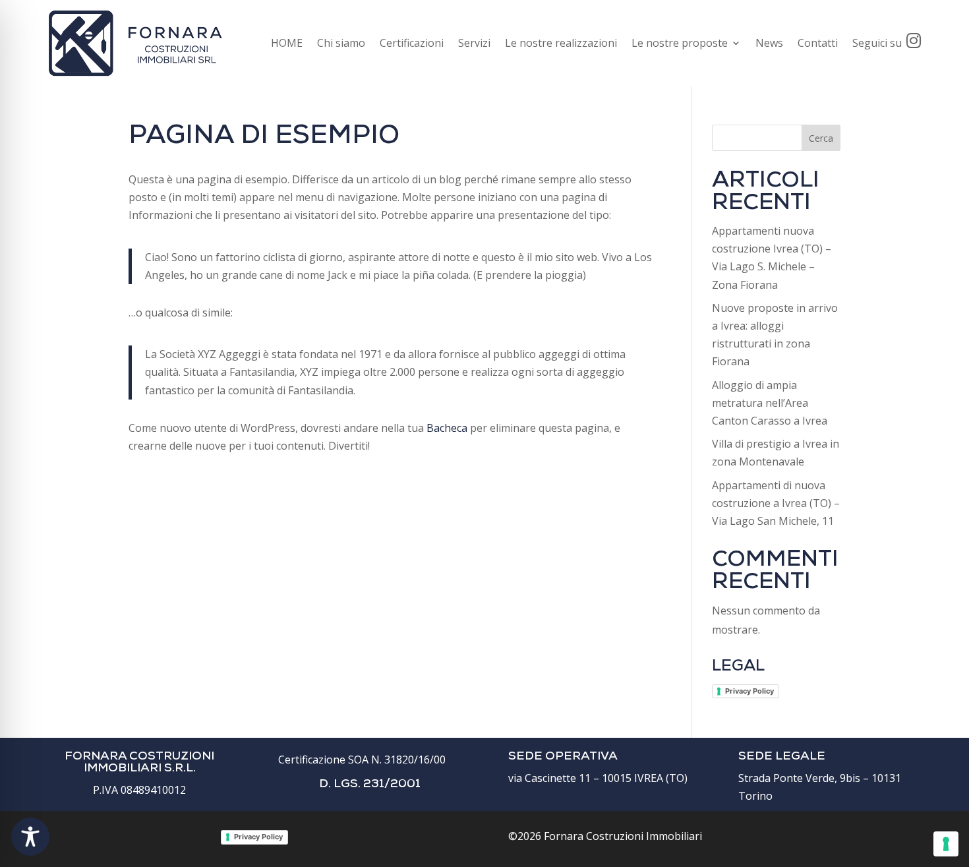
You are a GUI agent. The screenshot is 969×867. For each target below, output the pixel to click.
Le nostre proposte (679, 43)
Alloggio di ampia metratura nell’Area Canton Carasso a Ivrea (769, 403)
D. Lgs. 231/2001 (370, 785)
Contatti (818, 43)
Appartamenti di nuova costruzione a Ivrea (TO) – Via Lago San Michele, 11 (776, 503)
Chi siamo (341, 43)
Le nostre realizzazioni (561, 43)
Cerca (821, 138)
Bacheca (446, 428)
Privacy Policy (749, 691)
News (769, 43)
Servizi (474, 43)
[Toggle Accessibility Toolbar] (30, 836)
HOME (287, 43)
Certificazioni (412, 43)
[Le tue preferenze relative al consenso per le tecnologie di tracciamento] (945, 843)
